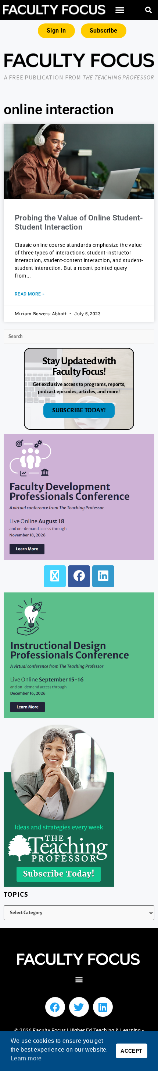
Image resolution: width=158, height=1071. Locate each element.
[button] (120, 10)
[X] (55, 576)
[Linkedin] (103, 1007)
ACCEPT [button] (131, 1051)
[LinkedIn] (103, 576)
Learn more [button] (26, 1058)
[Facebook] (79, 576)
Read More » (29, 294)
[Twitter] (79, 1007)
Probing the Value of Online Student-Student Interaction (79, 222)
